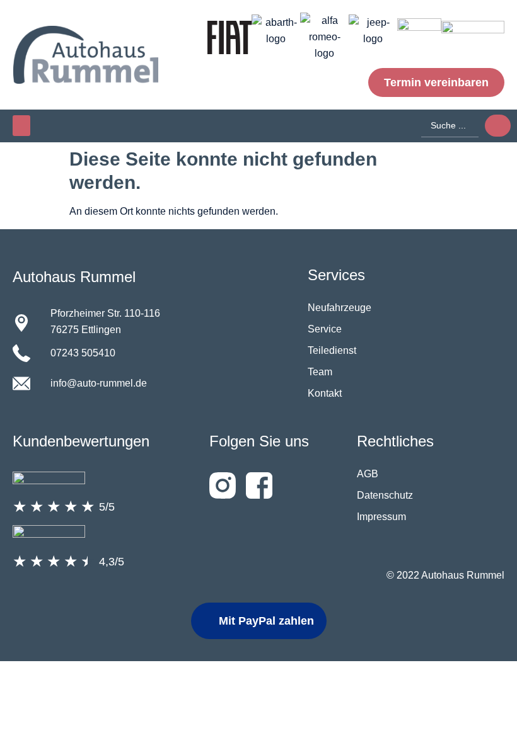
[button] (21, 125)
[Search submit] (498, 126)
